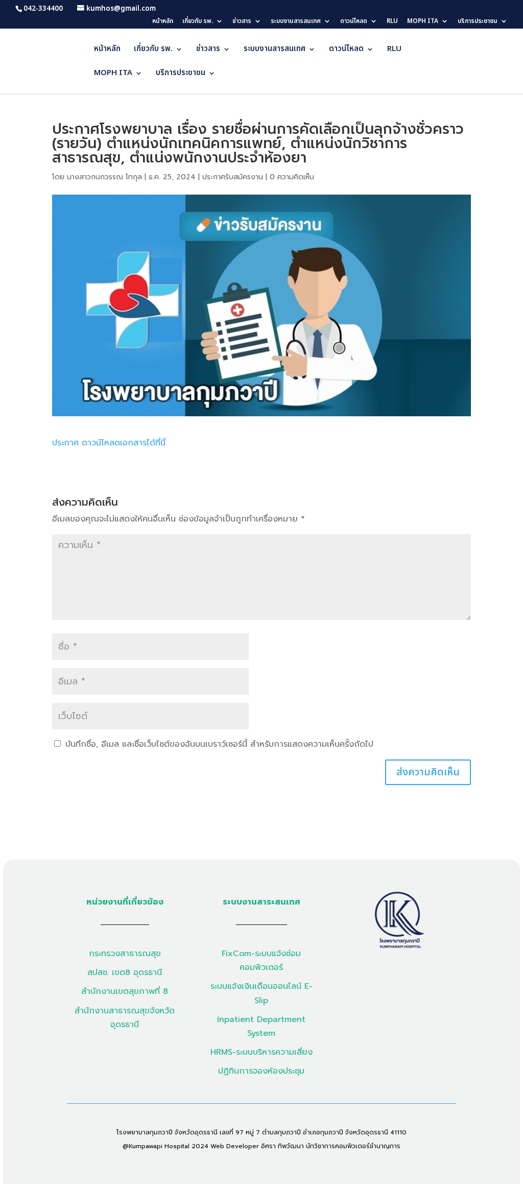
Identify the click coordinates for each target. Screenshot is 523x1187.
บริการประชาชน (477, 22)
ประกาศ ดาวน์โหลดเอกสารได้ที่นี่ (108, 443)
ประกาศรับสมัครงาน (232, 177)
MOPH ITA (422, 22)
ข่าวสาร (241, 22)
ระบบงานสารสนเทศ (296, 22)
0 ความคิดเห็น (292, 177)
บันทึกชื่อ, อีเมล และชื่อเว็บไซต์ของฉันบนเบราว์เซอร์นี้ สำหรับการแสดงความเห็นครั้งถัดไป (219, 744)
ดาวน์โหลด (353, 22)
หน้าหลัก (162, 22)
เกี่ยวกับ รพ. (197, 22)
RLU (392, 22)
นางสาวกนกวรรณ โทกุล (104, 177)
